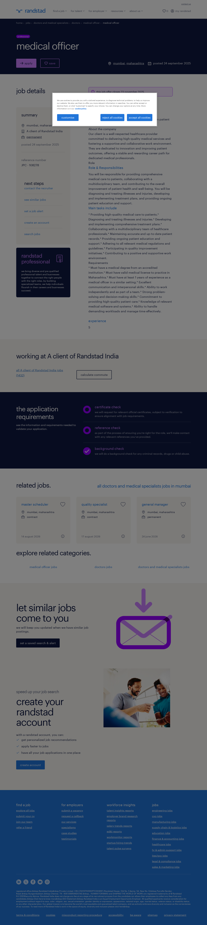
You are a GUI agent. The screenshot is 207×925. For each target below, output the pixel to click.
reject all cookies (112, 117)
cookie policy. (81, 109)
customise (67, 117)
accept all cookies (140, 117)
